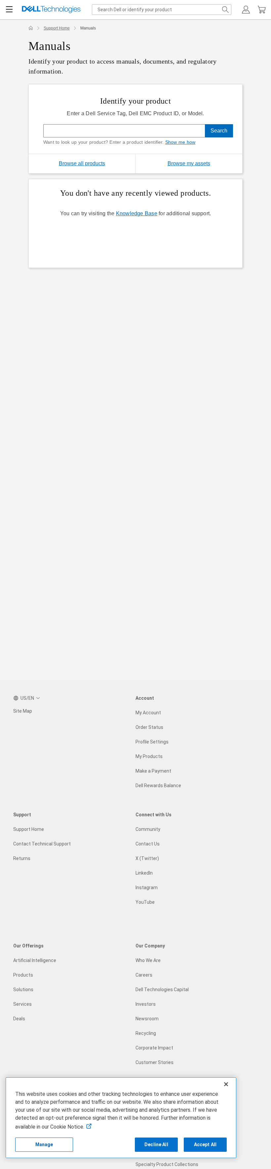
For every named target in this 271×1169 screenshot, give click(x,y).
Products (23, 975)
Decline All (156, 1144)
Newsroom (147, 1018)
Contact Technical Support (42, 843)
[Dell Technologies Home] (51, 9)
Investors (146, 1004)
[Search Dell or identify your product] (225, 10)
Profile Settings (152, 741)
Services (22, 1004)
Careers (144, 975)
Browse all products (82, 163)
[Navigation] (9, 9)
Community (148, 829)
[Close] (226, 1084)
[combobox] (161, 9)
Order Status (149, 727)
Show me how (180, 142)
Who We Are (148, 960)
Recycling (146, 1033)
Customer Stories (155, 1062)
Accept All (205, 1144)
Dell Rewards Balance (158, 785)
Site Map (22, 711)
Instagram (147, 887)
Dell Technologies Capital (162, 989)
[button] (246, 9)
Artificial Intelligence (34, 960)
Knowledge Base (136, 213)
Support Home (57, 28)
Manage (44, 1144)
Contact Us (148, 843)
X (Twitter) (147, 858)
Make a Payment (153, 771)
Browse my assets (205, 163)
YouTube (145, 902)
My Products (149, 756)
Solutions (23, 989)
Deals (19, 1018)
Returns (21, 858)
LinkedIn (144, 873)
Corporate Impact (154, 1047)
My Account (148, 712)
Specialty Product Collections (167, 1164)
